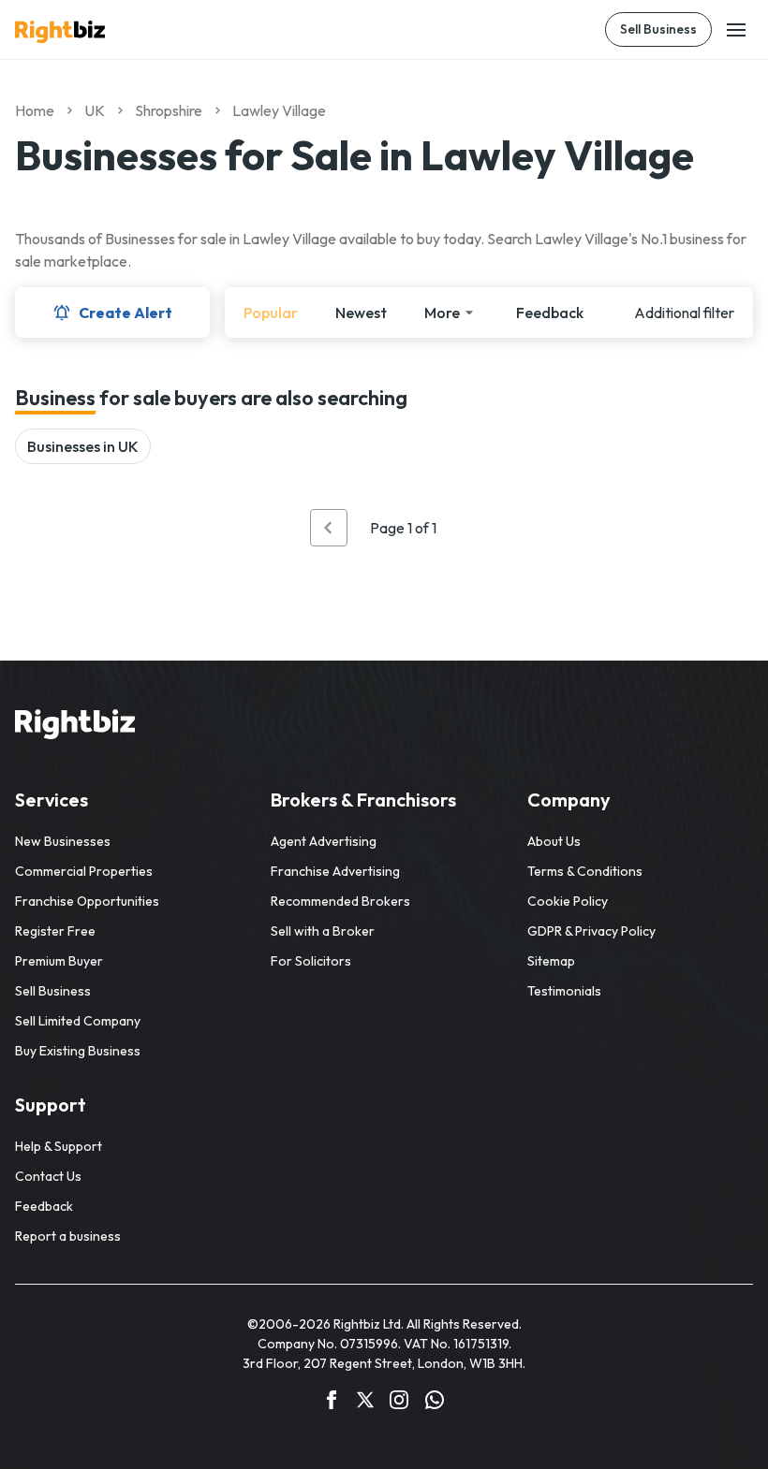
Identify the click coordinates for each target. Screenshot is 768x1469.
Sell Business (658, 29)
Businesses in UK (83, 446)
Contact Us (48, 1176)
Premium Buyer (59, 961)
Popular (271, 312)
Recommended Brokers (340, 901)
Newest (361, 312)
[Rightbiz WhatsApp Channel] (434, 1403)
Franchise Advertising (335, 871)
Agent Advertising (324, 841)
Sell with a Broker (323, 931)
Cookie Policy (567, 901)
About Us (554, 841)
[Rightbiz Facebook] (331, 1402)
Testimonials (564, 990)
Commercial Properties (84, 871)
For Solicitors (311, 961)
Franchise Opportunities (87, 901)
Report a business (68, 1236)
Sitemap (551, 961)
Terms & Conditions (584, 871)
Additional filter (684, 312)
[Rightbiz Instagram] (399, 1402)
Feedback (549, 312)
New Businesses (63, 841)
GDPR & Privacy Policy (591, 931)
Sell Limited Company (77, 1020)
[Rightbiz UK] (60, 32)
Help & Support (58, 1146)
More (442, 312)
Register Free (55, 931)
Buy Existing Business (77, 1050)
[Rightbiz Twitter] (365, 1402)
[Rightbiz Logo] (75, 727)
